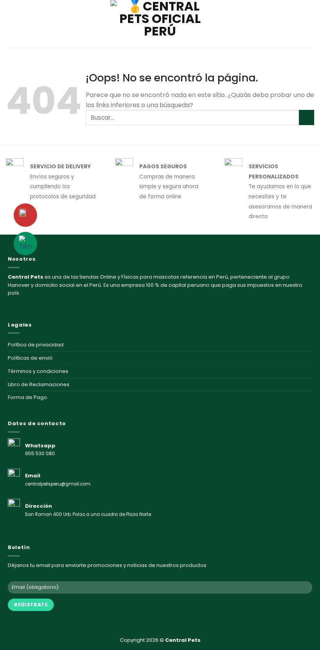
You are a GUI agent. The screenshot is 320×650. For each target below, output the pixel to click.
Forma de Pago (27, 397)
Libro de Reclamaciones (38, 384)
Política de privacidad (36, 344)
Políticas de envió (30, 358)
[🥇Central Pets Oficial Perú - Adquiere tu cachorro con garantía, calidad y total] (160, 24)
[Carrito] (310, 23)
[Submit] (306, 117)
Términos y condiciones (38, 371)
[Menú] (10, 23)
